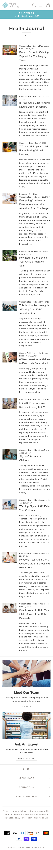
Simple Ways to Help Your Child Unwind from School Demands (34, 614)
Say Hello (26, 707)
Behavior (23, 194)
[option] (26, 14)
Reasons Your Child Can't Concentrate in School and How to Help (34, 563)
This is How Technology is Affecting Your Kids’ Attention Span (34, 309)
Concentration (25, 46)
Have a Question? (26, 758)
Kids (21, 49)
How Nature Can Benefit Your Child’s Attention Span (33, 261)
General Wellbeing (41, 46)
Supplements (44, 500)
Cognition (23, 143)
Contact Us (26, 787)
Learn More (26, 778)
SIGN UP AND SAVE (26, 796)
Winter (41, 97)
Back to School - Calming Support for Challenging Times (34, 56)
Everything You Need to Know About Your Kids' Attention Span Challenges (34, 204)
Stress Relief (43, 450)
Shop (26, 769)
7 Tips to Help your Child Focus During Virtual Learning (33, 150)
